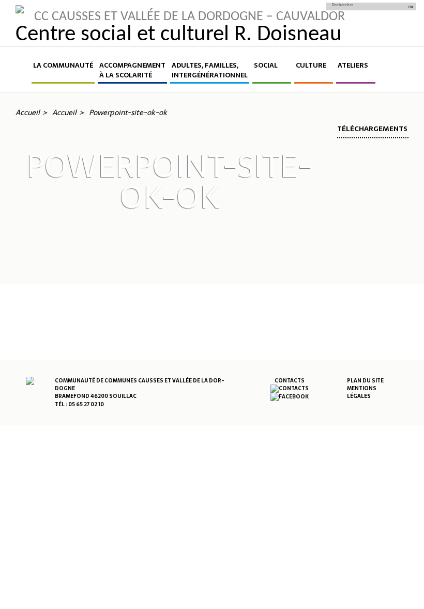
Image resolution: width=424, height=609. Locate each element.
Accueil (22, 72)
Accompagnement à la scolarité (132, 70)
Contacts (290, 380)
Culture (311, 65)
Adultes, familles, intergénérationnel (210, 70)
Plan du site (365, 380)
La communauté (63, 65)
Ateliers (353, 65)
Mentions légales (361, 392)
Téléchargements (372, 128)
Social (266, 65)
